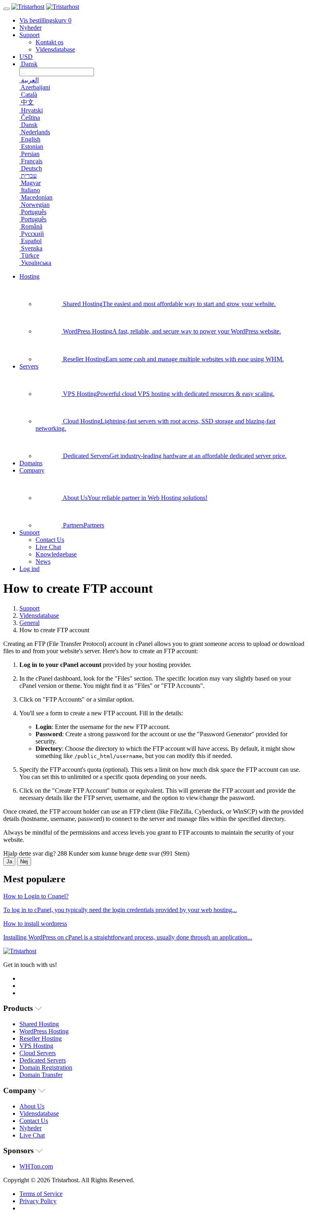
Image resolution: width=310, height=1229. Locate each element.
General (29, 622)
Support (29, 608)
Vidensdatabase (39, 615)
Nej (24, 861)
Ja (9, 861)
